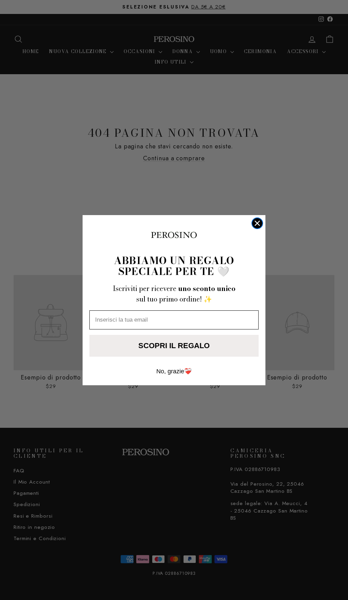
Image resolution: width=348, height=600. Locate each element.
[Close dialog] (257, 223)
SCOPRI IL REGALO (174, 345)
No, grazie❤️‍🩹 (174, 371)
